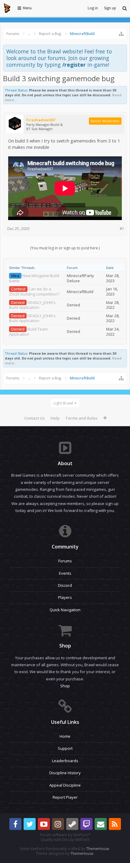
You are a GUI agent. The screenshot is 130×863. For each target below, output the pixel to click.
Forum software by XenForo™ (65, 834)
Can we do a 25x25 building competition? (34, 291)
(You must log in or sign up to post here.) (65, 248)
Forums (65, 561)
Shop (65, 686)
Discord (65, 585)
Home (65, 736)
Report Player (65, 797)
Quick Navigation (65, 609)
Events (65, 573)
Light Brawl (63, 403)
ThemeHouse (97, 848)
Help (55, 418)
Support (65, 748)
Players (65, 597)
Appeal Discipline (65, 785)
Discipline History (65, 772)
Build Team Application (28, 331)
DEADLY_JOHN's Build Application (32, 305)
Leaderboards (65, 760)
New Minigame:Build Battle (34, 278)
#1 (122, 228)
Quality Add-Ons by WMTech (65, 839)
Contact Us (34, 418)
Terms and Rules (81, 418)
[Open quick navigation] (121, 34)
